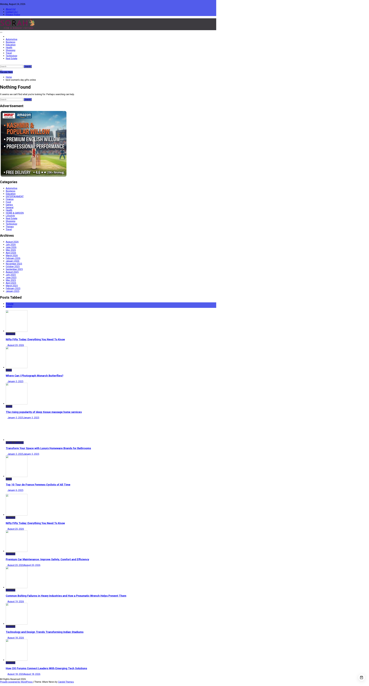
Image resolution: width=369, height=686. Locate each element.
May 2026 (11, 250)
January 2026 (12, 261)
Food (8, 202)
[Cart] (361, 677)
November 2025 (14, 263)
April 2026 (11, 252)
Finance (10, 199)
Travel (9, 53)
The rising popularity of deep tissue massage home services (44, 412)
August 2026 (12, 241)
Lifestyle (10, 215)
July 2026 (11, 244)
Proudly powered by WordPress (16, 682)
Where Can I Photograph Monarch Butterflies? (34, 375)
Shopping (10, 50)
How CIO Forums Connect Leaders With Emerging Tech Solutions (46, 668)
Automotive (11, 39)
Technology (11, 55)
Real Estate (11, 58)
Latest (9, 306)
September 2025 (14, 269)
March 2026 (12, 255)
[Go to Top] (1, 684)
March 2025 (12, 285)
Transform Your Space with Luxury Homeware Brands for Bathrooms (48, 448)
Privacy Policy (13, 14)
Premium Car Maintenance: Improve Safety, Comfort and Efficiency (47, 559)
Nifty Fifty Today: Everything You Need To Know (35, 339)
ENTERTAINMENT (15, 196)
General (9, 207)
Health (9, 47)
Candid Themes (66, 682)
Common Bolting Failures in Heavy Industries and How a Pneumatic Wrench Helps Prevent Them (66, 595)
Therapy (10, 226)
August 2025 (12, 272)
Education (11, 44)
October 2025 (13, 266)
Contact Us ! (12, 12)
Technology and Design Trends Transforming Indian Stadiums (44, 632)
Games (9, 204)
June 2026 (11, 247)
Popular (10, 303)
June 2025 (11, 277)
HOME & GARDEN (15, 213)
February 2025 (13, 288)
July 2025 (11, 274)
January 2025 (12, 291)
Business (10, 42)
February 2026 (13, 258)
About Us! (11, 9)
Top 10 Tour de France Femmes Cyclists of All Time (38, 484)
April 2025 (11, 283)
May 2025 (11, 280)
